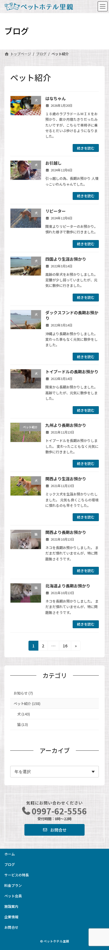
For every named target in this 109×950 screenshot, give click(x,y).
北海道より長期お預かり (67, 586)
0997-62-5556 (59, 811)
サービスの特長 (16, 874)
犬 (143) (23, 714)
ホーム (9, 853)
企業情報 (11, 916)
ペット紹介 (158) (27, 703)
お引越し (53, 163)
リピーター (55, 211)
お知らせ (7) (23, 693)
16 (64, 646)
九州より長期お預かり (65, 425)
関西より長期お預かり (65, 532)
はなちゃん (55, 98)
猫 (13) (22, 724)
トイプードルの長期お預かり (71, 371)
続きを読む (85, 147)
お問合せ (11, 927)
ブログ (9, 864)
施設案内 (11, 906)
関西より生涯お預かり (65, 479)
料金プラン (13, 885)
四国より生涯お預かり (65, 259)
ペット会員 (13, 895)
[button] (54, 830)
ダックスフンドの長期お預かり (71, 315)
